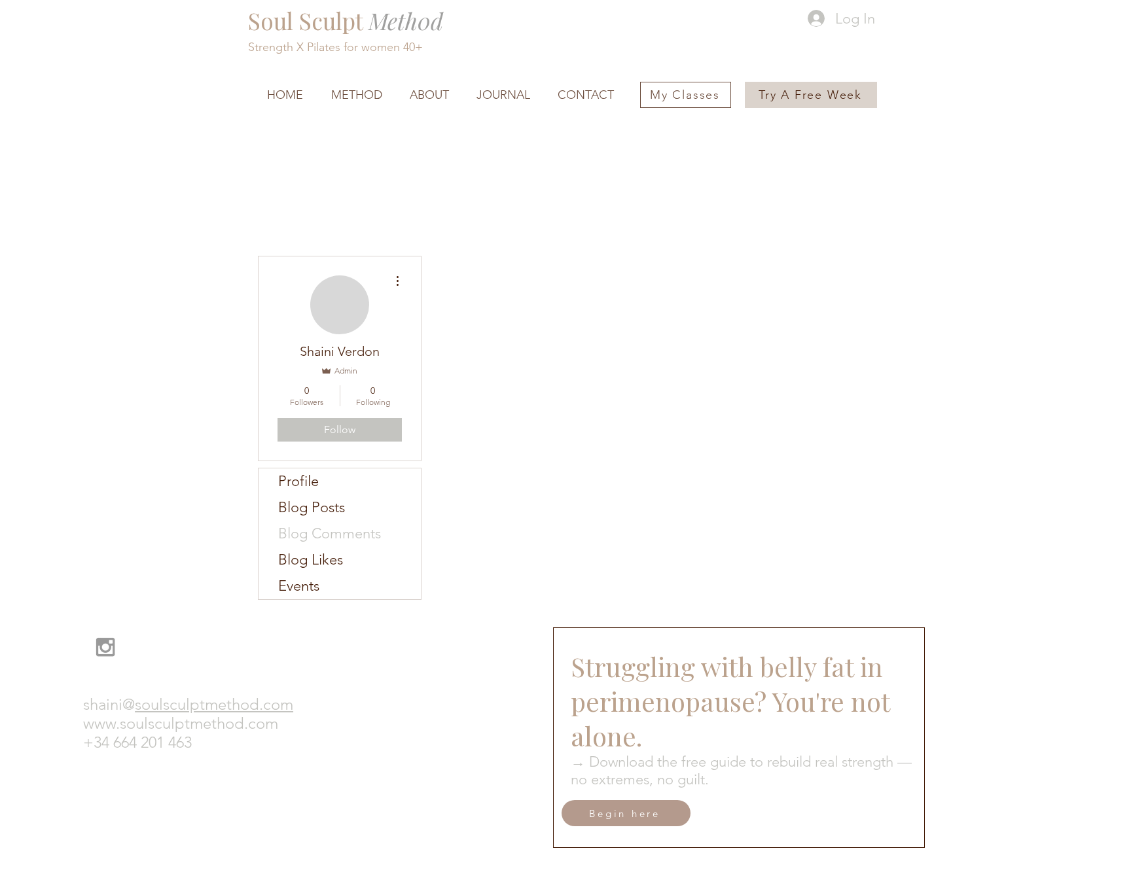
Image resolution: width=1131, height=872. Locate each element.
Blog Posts (311, 507)
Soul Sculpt (345, 20)
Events (298, 586)
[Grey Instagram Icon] (105, 647)
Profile (298, 481)
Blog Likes (310, 559)
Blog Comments (329, 533)
